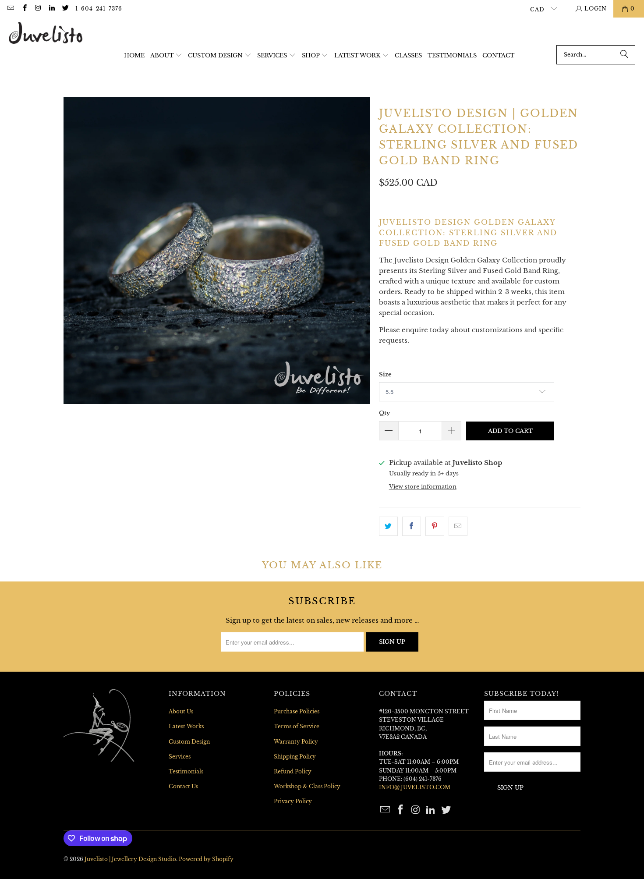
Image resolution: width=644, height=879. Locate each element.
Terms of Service (296, 726)
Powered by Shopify (206, 859)
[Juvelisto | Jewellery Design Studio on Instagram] (38, 8)
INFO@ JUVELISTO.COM (414, 787)
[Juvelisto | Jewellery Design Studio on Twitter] (65, 8)
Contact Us (183, 786)
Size (385, 374)
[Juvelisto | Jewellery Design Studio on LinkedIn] (51, 8)
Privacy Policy (293, 801)
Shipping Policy (295, 756)
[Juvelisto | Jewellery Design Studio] (47, 33)
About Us (181, 711)
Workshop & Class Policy (307, 786)
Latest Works (186, 726)
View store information (422, 486)
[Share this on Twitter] (388, 526)
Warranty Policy (296, 741)
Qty (384, 413)
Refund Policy (292, 771)
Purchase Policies (296, 711)
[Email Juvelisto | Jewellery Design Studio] (10, 8)
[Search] (624, 54)
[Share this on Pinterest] (434, 526)
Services (180, 756)
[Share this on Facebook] (411, 526)
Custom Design (189, 741)
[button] (166, 56)
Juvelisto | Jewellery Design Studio (130, 859)
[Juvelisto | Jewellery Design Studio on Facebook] (24, 8)
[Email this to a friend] (458, 526)
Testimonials (186, 771)
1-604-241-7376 (98, 8)
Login (595, 8)
